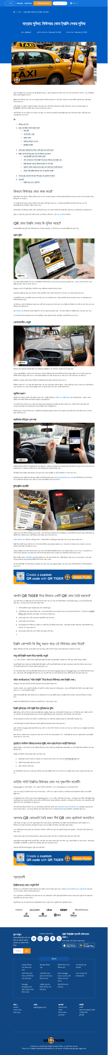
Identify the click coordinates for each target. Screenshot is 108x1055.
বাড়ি (14, 12)
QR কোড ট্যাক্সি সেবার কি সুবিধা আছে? (29, 128)
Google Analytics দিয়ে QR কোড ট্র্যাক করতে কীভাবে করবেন (28, 988)
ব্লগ (19, 12)
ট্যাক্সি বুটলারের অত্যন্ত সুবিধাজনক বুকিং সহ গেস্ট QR (38, 163)
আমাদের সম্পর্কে (62, 1007)
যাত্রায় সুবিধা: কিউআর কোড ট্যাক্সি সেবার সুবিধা (36, 12)
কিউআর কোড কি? (24, 124)
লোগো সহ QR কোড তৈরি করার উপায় (81, 974)
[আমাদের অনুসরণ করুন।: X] (59, 938)
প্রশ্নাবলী (21, 179)
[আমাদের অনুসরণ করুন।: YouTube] (40, 938)
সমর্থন (35, 1004)
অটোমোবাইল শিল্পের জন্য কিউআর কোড (68, 807)
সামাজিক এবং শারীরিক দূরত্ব (62, 397)
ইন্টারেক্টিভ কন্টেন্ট (31, 557)
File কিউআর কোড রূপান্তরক (63, 985)
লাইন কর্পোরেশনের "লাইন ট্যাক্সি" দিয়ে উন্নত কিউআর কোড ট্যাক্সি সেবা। (43, 160)
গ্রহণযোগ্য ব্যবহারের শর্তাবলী (87, 1010)
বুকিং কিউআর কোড (19, 311)
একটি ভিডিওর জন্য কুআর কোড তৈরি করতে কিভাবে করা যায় (46, 976)
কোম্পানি (60, 1004)
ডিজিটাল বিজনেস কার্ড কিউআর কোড (63, 966)
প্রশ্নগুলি (15, 1007)
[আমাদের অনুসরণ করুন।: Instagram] (46, 938)
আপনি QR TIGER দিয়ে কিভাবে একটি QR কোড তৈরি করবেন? (36, 150)
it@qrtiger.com (40, 1007)
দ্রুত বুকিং (26, 130)
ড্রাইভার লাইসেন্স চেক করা (31, 141)
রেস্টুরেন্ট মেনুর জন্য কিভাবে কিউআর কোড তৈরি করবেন (45, 987)
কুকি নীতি (81, 1015)
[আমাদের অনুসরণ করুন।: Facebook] (52, 938)
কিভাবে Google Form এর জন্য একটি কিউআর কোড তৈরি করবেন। (64, 977)
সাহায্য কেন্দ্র (16, 1012)
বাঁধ (24, 288)
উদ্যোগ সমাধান (62, 1012)
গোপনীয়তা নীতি (83, 1012)
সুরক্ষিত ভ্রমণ (27, 137)
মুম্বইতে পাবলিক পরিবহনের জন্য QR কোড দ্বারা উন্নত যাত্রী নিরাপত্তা (43, 167)
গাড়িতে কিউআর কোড (19, 539)
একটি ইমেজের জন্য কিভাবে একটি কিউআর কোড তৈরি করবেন (27, 976)
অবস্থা (60, 1010)
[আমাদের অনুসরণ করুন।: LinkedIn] (33, 938)
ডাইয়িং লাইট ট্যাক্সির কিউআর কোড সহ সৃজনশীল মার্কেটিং (39, 170)
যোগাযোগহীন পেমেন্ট (29, 134)
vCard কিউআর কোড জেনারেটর (66, 477)
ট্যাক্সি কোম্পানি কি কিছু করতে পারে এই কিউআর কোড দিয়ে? (35, 153)
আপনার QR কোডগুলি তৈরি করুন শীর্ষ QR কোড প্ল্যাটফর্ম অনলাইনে (37, 176)
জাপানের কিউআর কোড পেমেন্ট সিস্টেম (76, 889)
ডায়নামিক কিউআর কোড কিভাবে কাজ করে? (26, 967)
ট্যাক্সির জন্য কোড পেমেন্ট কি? (32, 182)
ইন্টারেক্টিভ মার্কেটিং (28, 145)
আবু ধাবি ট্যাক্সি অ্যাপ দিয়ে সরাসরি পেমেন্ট (34, 156)
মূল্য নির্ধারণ (61, 1015)
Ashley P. (28, 32)
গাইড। (15, 1004)
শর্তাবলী (81, 1004)
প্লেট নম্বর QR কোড (71, 759)
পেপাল (26, 385)
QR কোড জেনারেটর (59, 214)
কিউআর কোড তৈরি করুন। (43, 3)
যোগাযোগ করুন (17, 1010)
